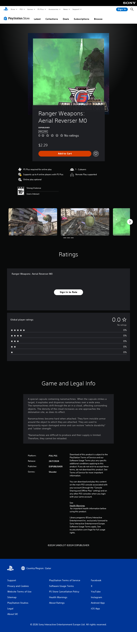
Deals (66, 18)
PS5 (21, 9)
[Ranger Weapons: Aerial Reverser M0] (33, 222)
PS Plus (40, 9)
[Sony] (129, 5)
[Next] (130, 222)
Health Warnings (77, 505)
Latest (37, 18)
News (65, 9)
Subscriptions (81, 18)
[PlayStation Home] (6, 9)
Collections (51, 18)
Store (13, 9)
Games (30, 9)
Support (75, 9)
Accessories (53, 9)
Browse (98, 18)
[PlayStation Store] (17, 18)
